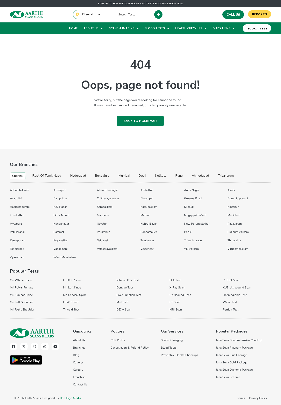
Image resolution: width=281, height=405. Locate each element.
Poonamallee (149, 232)
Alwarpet (59, 190)
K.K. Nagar (60, 207)
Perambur (103, 232)
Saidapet (102, 240)
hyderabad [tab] (78, 175)
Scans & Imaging (122, 28)
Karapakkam (105, 207)
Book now (176, 3)
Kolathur (233, 207)
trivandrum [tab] (226, 175)
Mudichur (234, 215)
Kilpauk (189, 207)
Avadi (231, 190)
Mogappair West (195, 215)
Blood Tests (155, 28)
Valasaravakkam (107, 249)
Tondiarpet (17, 249)
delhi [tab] (142, 175)
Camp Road (60, 198)
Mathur (145, 215)
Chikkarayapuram (108, 198)
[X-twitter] (24, 346)
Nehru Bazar (148, 224)
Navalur (102, 224)
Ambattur (146, 190)
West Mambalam (64, 257)
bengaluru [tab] (102, 175)
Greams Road (193, 198)
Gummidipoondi (238, 198)
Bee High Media (70, 398)
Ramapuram (17, 240)
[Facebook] (13, 346)
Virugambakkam (238, 249)
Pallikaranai (17, 232)
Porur (187, 232)
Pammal (58, 232)
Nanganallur (61, 224)
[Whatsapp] (44, 346)
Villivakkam (191, 249)
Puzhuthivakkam (238, 232)
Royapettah (60, 240)
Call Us (233, 14)
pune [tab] (179, 175)
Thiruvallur (234, 240)
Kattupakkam (148, 207)
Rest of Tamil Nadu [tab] (46, 175)
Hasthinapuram (20, 207)
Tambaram (147, 240)
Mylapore (16, 224)
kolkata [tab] (160, 175)
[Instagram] (34, 346)
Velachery (146, 249)
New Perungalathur (197, 224)
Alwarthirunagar (107, 190)
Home (73, 28)
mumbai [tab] (124, 175)
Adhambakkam (19, 190)
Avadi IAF (16, 198)
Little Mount (61, 215)
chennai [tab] (17, 176)
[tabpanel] (140, 223)
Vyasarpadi (17, 257)
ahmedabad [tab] (200, 175)
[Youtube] (55, 346)
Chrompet (146, 198)
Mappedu (103, 215)
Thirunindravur (193, 240)
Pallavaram (235, 224)
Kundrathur (17, 215)
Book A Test (257, 28)
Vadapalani (60, 249)
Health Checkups (188, 28)
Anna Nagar (191, 190)
